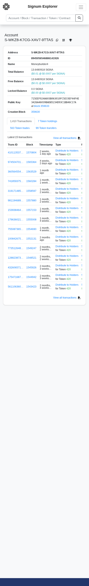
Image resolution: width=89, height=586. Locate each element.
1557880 (31, 200)
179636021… (15, 219)
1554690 (31, 229)
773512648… (15, 248)
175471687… (15, 277)
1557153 (31, 210)
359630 (35, 111)
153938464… (15, 210)
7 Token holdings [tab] (47, 121)
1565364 (31, 162)
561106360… (15, 286)
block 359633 (41, 106)
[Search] (79, 18)
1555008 (31, 219)
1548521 (31, 257)
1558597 (31, 191)
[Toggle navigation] (81, 7)
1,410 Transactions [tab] (21, 121)
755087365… (15, 229)
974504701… (15, 162)
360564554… (15, 171)
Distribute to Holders (66, 150)
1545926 (31, 267)
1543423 (31, 286)
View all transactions (64, 138)
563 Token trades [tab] (20, 128)
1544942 (31, 277)
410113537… (15, 152)
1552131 (31, 238)
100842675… (15, 238)
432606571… (15, 267)
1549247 (31, 248)
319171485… (15, 191)
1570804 (31, 152)
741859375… (15, 181)
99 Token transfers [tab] (46, 128)
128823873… (15, 257)
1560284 (31, 181)
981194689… (15, 200)
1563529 (31, 171)
